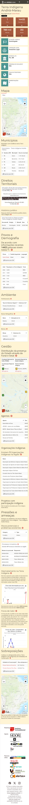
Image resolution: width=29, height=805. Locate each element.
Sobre (10, 410)
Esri (15, 412)
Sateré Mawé (15, 13)
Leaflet (11, 412)
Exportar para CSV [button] (8, 174)
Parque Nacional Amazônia (9, 665)
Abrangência (5, 371)
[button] (19, 2)
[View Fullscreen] (4, 99)
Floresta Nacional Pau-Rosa (9, 668)
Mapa (3, 95)
